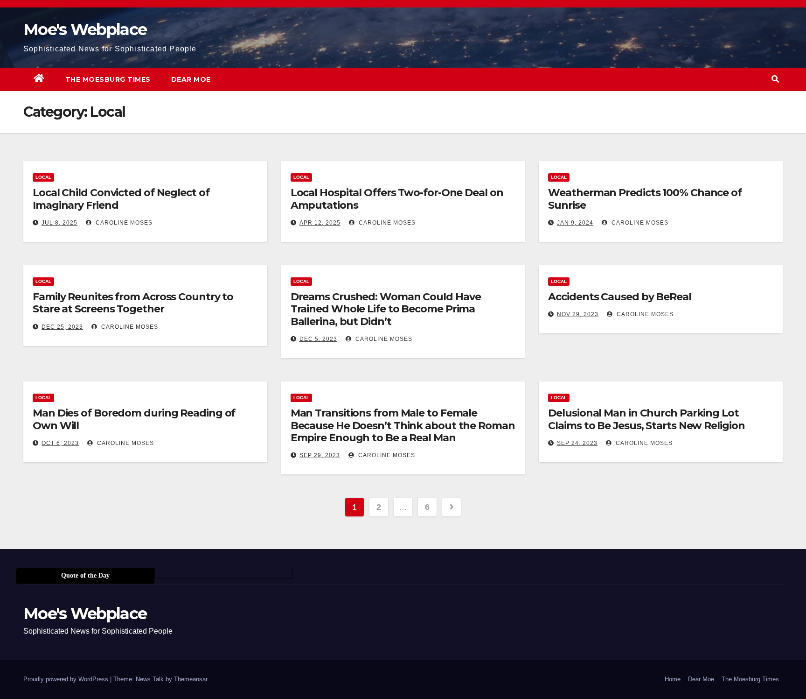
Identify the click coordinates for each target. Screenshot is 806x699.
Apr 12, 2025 (319, 222)
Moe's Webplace (84, 29)
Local (43, 177)
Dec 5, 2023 (318, 339)
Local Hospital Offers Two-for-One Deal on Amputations (397, 198)
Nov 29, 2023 (577, 314)
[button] (775, 79)
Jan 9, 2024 (575, 222)
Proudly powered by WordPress (66, 679)
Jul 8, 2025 (59, 222)
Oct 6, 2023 (60, 443)
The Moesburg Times (108, 79)
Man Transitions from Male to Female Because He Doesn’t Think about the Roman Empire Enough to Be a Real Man (403, 425)
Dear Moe (191, 79)
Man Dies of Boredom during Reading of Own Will (134, 419)
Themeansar (190, 679)
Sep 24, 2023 (577, 443)
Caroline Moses (123, 222)
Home (673, 679)
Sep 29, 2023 (319, 455)
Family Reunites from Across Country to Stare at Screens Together (133, 302)
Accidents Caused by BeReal (619, 296)
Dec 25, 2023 (62, 327)
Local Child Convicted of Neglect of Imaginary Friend (121, 198)
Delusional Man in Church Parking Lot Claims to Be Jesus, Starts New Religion (646, 419)
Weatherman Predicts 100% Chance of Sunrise (645, 198)
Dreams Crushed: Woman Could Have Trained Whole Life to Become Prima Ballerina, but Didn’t (386, 309)
